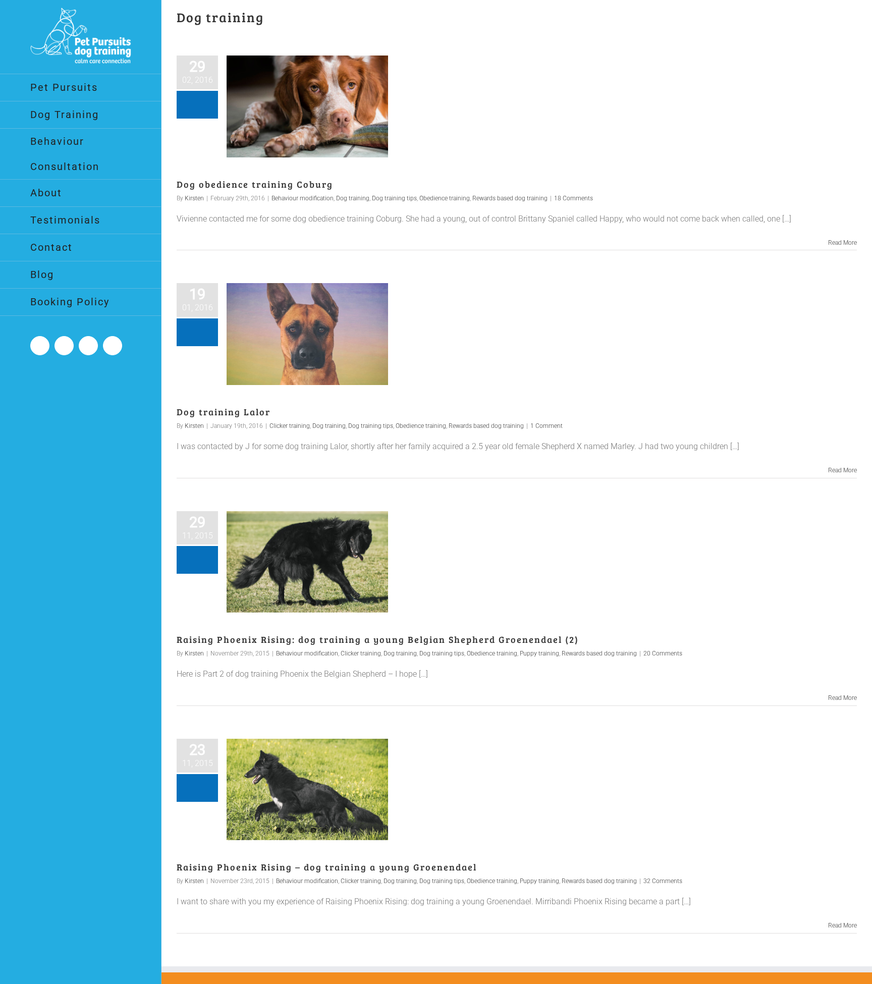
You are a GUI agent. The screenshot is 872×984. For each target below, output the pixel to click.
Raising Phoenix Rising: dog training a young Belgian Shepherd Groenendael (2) (378, 639)
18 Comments (573, 198)
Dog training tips (394, 198)
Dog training (352, 198)
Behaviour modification (302, 198)
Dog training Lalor (223, 412)
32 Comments (662, 881)
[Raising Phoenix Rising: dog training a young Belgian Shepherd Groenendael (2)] (307, 562)
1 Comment (546, 425)
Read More (842, 242)
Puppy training (539, 653)
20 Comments (662, 653)
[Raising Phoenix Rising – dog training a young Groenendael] (307, 790)
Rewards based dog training (510, 198)
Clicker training (289, 425)
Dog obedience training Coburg (255, 184)
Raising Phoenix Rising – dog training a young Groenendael (327, 867)
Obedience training (444, 198)
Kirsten (194, 198)
